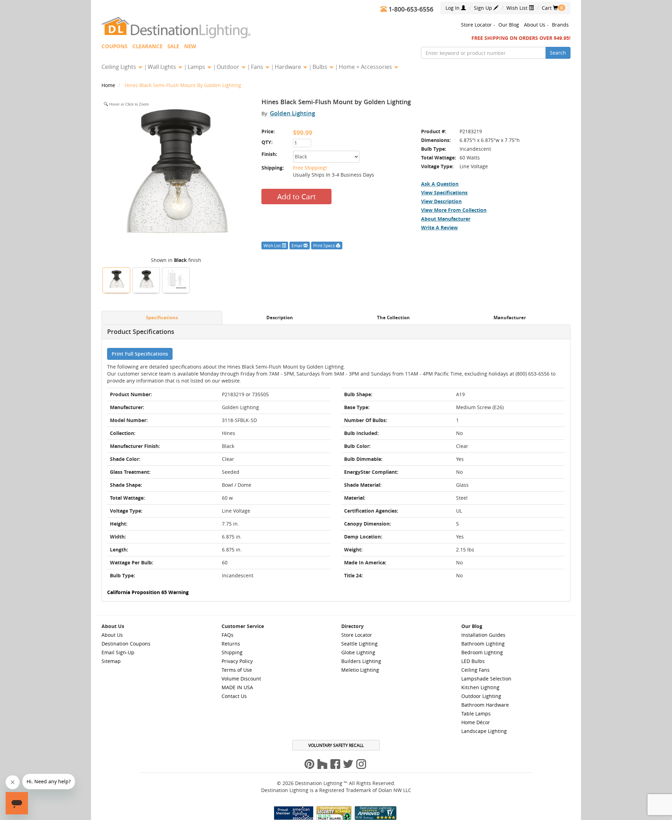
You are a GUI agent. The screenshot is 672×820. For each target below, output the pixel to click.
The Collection (393, 318)
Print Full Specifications (140, 353)
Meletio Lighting (360, 669)
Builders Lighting (361, 661)
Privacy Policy (237, 661)
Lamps (197, 67)
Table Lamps (476, 713)
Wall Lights (162, 67)
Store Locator (476, 24)
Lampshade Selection (486, 678)
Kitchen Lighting (480, 687)
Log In (453, 8)
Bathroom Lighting (483, 643)
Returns (231, 643)
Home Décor (475, 722)
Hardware (288, 67)
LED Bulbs (473, 661)
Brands (560, 24)
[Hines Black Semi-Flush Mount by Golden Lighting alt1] (146, 279)
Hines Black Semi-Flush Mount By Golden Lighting (183, 85)
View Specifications (444, 192)
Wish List (517, 8)
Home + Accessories (366, 67)
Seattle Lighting (359, 643)
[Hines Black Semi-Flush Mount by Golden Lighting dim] (176, 279)
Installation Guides (483, 635)
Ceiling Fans (475, 669)
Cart (550, 8)
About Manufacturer (445, 218)
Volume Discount (241, 678)
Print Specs (324, 245)
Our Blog (508, 24)
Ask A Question (439, 183)
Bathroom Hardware (485, 704)
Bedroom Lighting (482, 652)
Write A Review (439, 227)
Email (297, 245)
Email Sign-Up (118, 652)
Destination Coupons (126, 643)
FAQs (227, 635)
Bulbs (321, 67)
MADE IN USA (237, 687)
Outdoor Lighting (481, 696)
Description (279, 318)
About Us (534, 24)
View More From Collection (453, 210)
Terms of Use (237, 669)
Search (558, 52)
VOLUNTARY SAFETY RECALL (336, 745)
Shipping (232, 652)
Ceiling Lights (120, 67)
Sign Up (483, 8)
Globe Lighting (358, 652)
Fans (258, 67)
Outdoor (229, 67)
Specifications (162, 318)
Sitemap (111, 661)
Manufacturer (509, 318)
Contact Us (234, 696)
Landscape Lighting (484, 731)
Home (109, 85)
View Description (441, 201)
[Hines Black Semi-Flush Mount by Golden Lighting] (116, 279)
